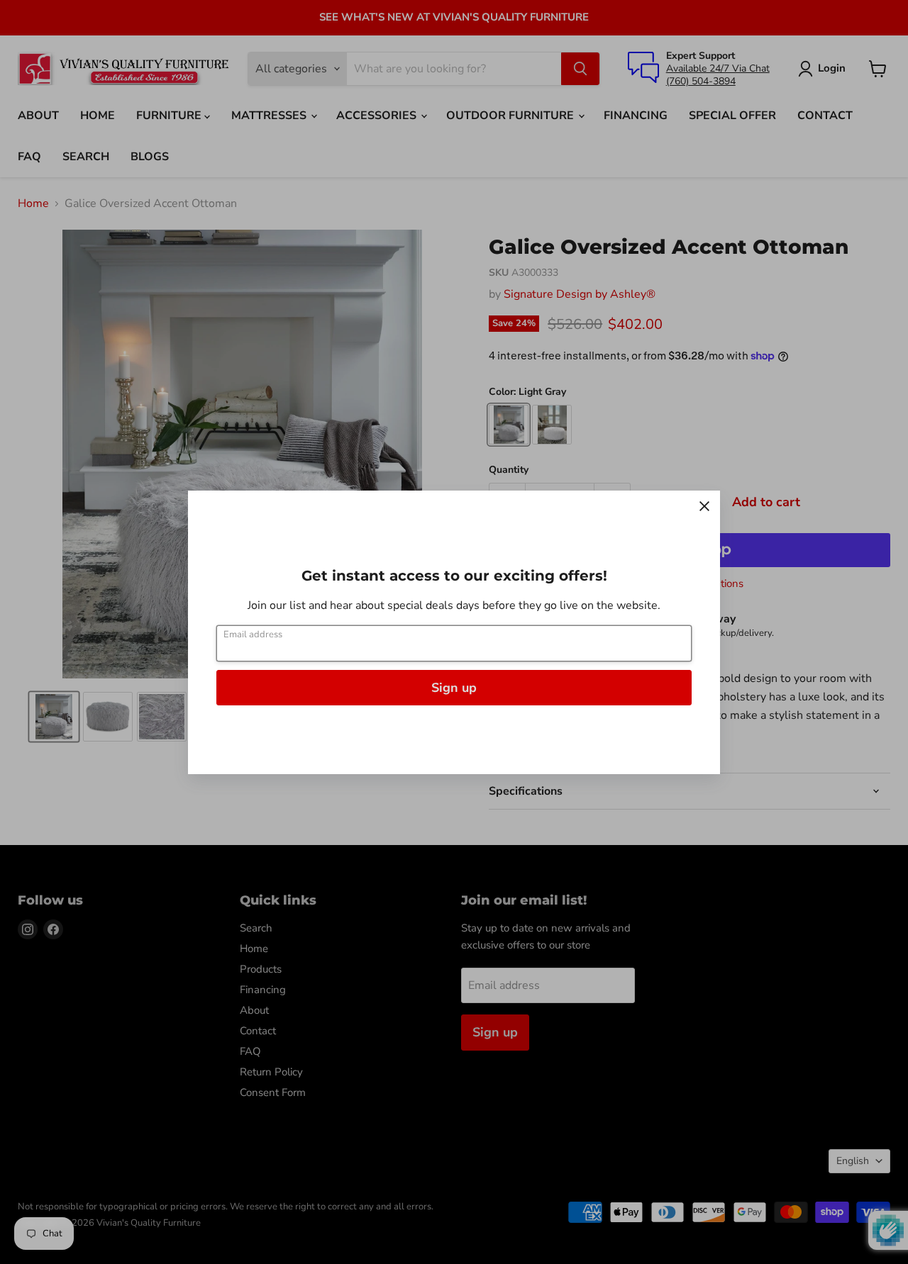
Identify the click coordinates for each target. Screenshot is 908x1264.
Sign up (454, 687)
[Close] (704, 506)
